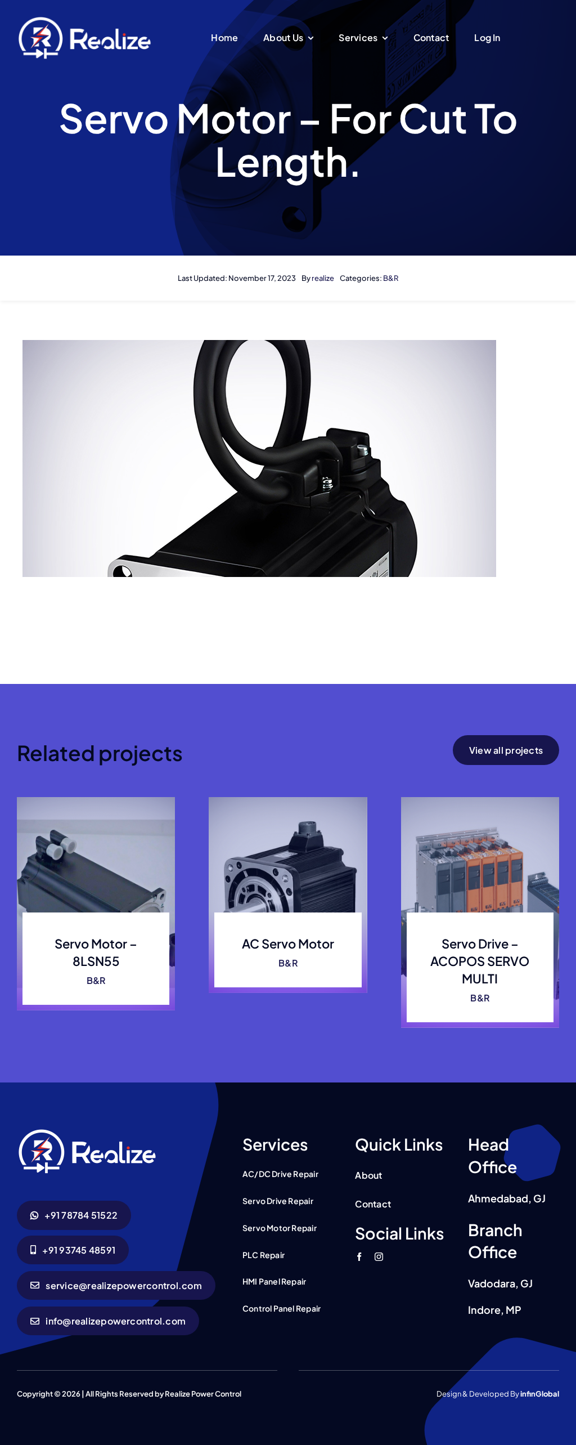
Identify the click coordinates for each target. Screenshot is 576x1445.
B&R (390, 278)
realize (323, 278)
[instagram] (379, 1256)
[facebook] (359, 1256)
